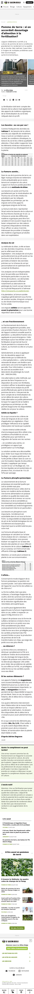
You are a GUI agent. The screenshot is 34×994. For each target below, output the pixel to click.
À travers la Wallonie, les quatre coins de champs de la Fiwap (15, 880)
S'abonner (29, 2)
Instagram (25, 971)
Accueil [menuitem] (3, 22)
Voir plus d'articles (17, 928)
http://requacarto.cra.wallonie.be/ (15, 291)
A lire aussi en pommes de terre (17, 853)
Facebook (11, 971)
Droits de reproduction (22, 983)
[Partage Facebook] (4, 99)
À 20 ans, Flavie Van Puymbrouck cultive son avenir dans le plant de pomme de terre (16, 832)
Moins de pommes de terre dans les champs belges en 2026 (10, 890)
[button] (2, 2)
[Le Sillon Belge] (12, 2)
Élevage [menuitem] (12, 7)
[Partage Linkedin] (13, 99)
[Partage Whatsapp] (10, 99)
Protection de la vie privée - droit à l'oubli (11, 984)
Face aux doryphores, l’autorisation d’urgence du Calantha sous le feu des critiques (10, 918)
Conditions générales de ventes (9, 983)
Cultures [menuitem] (19, 7)
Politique (4, 912)
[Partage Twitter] (7, 99)
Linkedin (19, 975)
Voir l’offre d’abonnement (17, 948)
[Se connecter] (24, 2)
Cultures (5, 827)
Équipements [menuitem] (27, 7)
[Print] (19, 99)
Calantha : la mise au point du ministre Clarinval (10, 908)
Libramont (6, 836)
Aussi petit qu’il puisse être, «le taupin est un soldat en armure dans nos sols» (11, 899)
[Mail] (16, 99)
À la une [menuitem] (5, 7)
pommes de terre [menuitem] (12, 22)
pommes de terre (7, 844)
